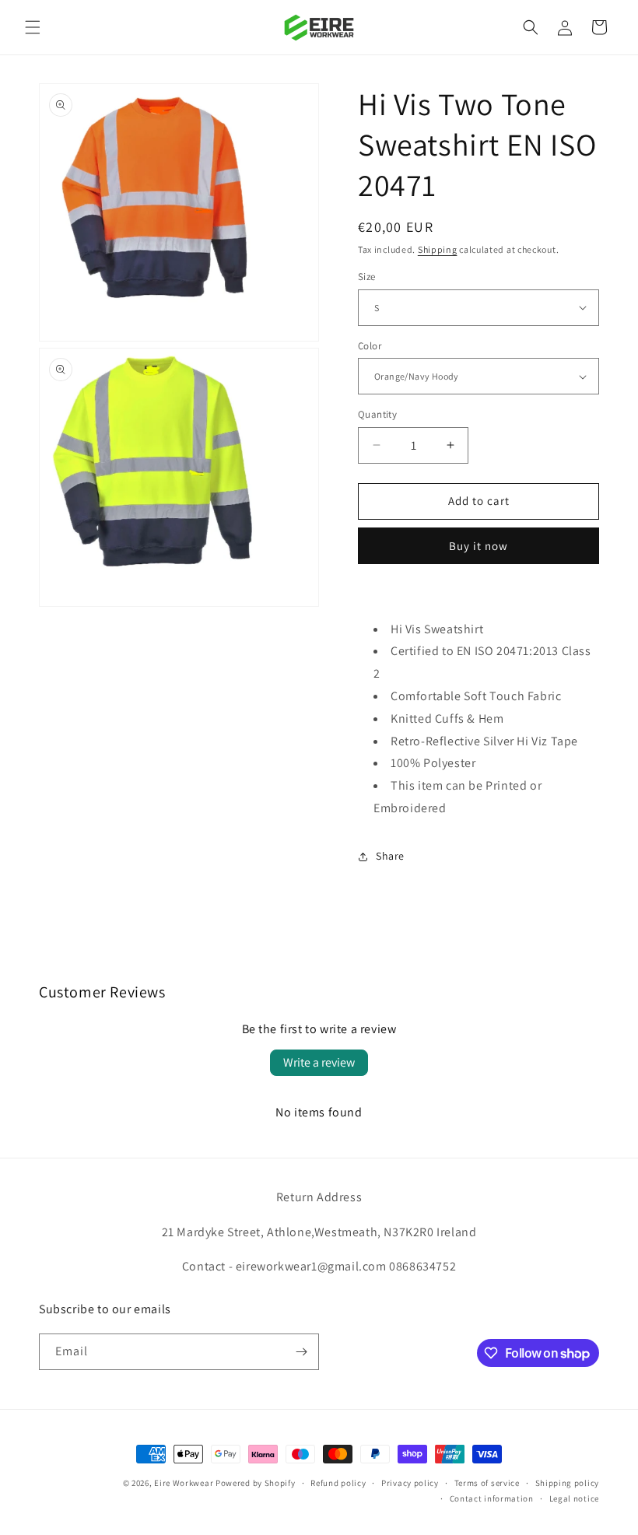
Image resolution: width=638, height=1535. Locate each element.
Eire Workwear (183, 1482)
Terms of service (487, 1482)
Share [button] (390, 856)
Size (367, 276)
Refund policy (338, 1482)
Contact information (492, 1498)
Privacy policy (410, 1482)
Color (369, 345)
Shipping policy (567, 1482)
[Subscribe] (301, 1351)
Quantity (377, 414)
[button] (33, 27)
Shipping (437, 249)
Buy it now (478, 545)
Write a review (319, 1062)
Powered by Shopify (256, 1482)
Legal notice (574, 1498)
